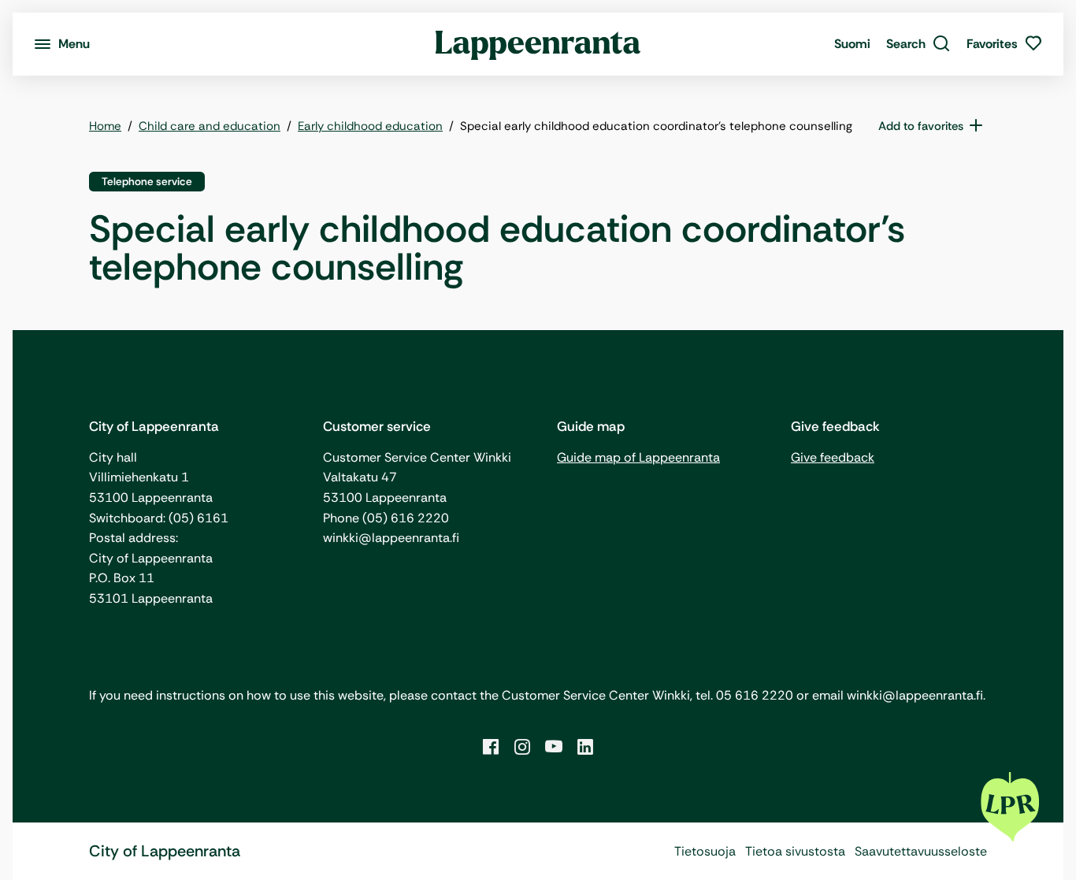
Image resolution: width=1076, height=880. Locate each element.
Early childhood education (370, 126)
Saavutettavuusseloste (921, 851)
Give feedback (832, 457)
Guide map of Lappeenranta (638, 457)
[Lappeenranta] (538, 44)
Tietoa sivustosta (795, 851)
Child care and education (209, 126)
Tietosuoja (705, 851)
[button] (918, 44)
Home (105, 126)
